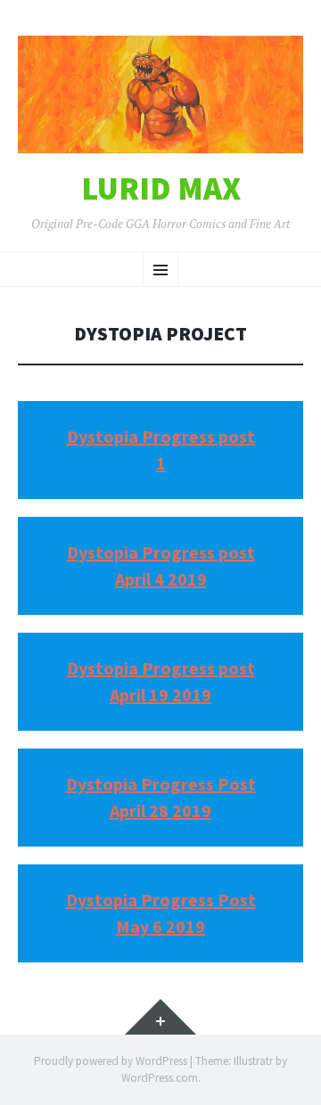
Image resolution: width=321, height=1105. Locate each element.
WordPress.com (159, 1077)
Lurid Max (161, 189)
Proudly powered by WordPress (110, 1060)
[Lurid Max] (160, 94)
